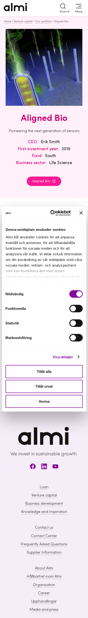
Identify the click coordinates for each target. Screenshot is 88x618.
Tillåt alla (44, 372)
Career (44, 593)
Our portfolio (43, 21)
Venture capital (23, 21)
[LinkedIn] (44, 467)
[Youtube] (55, 467)
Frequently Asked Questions (44, 544)
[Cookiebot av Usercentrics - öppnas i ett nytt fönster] (52, 213)
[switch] (76, 308)
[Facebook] (33, 467)
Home (7, 21)
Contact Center (44, 536)
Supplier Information (44, 552)
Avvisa (44, 401)
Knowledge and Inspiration (44, 512)
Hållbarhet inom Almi (44, 576)
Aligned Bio (41, 181)
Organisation (44, 585)
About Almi (44, 568)
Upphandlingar (44, 601)
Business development (44, 503)
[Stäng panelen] (81, 213)
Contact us (44, 527)
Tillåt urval (44, 386)
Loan (44, 487)
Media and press (44, 609)
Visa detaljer (63, 357)
